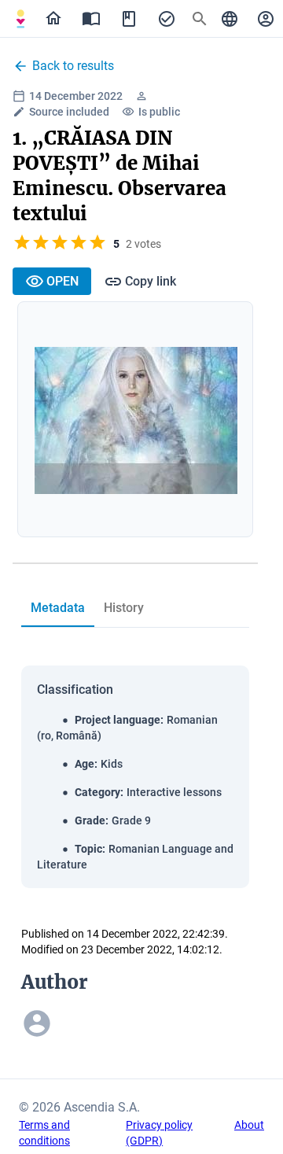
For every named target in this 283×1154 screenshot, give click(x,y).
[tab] (20, 19)
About (249, 1125)
